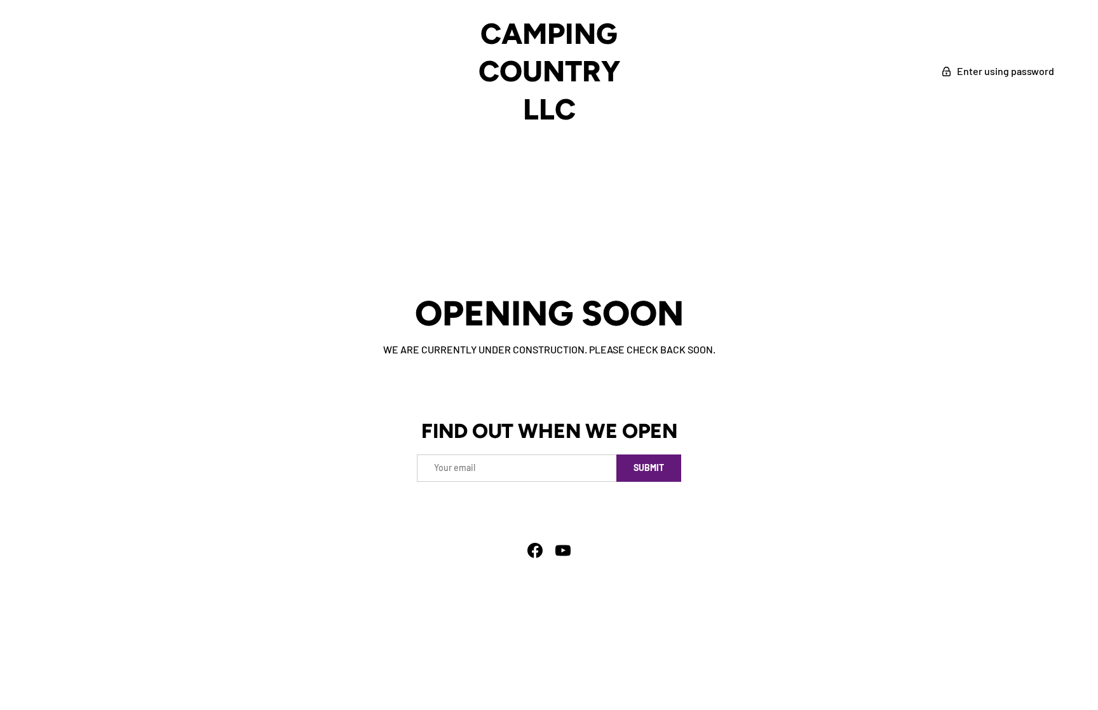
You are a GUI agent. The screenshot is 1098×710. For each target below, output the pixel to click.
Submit (649, 467)
